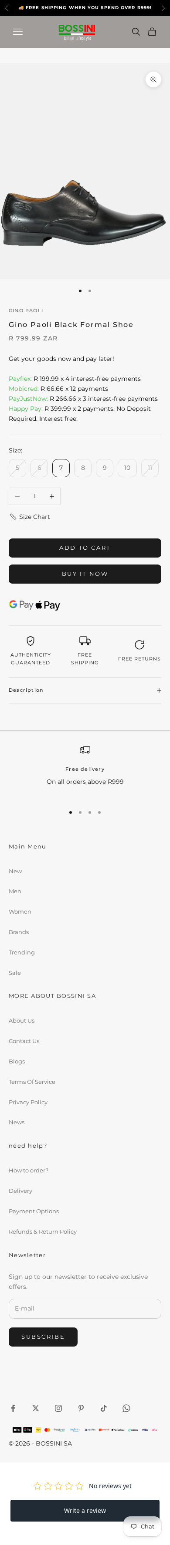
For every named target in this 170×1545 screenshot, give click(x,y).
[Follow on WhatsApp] (126, 1408)
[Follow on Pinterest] (81, 1408)
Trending (22, 952)
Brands (19, 931)
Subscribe (43, 1336)
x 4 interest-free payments (75, 379)
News (16, 1122)
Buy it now (85, 573)
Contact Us (24, 1040)
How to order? (28, 1170)
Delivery (20, 1190)
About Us (21, 1020)
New (15, 871)
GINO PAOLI (26, 311)
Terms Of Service (32, 1081)
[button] (29, 517)
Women (20, 911)
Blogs (17, 1061)
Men (15, 891)
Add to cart (85, 547)
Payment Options (34, 1211)
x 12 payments (58, 389)
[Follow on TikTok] (103, 1408)
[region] (85, 771)
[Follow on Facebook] (13, 1408)
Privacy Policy (28, 1102)
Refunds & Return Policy (43, 1231)
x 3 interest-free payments (83, 399)
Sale (15, 972)
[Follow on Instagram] (58, 1408)
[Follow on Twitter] (35, 1408)
